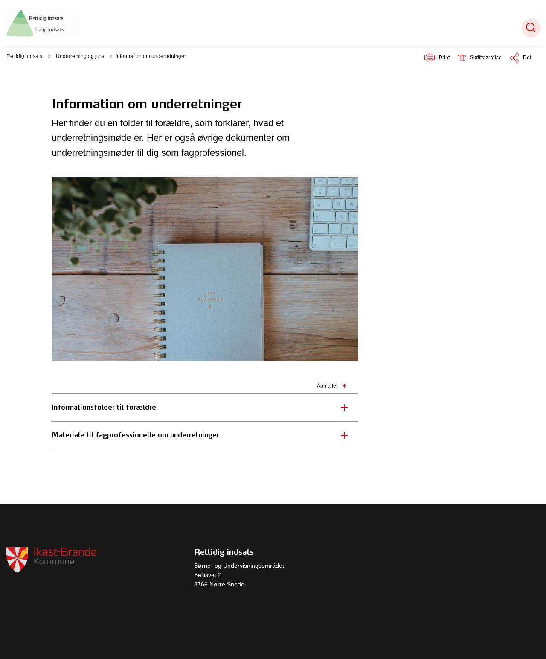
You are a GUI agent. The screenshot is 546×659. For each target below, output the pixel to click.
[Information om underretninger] (43, 23)
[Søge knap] (531, 28)
